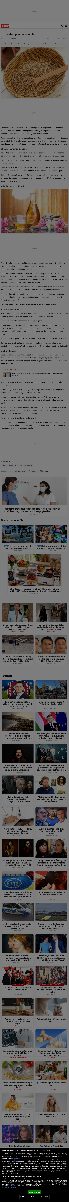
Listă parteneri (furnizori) (9, 1187)
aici (64, 1166)
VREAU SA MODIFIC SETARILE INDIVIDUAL (34, 1197)
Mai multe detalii (15, 1158)
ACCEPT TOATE (34, 1192)
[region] (34, 1174)
